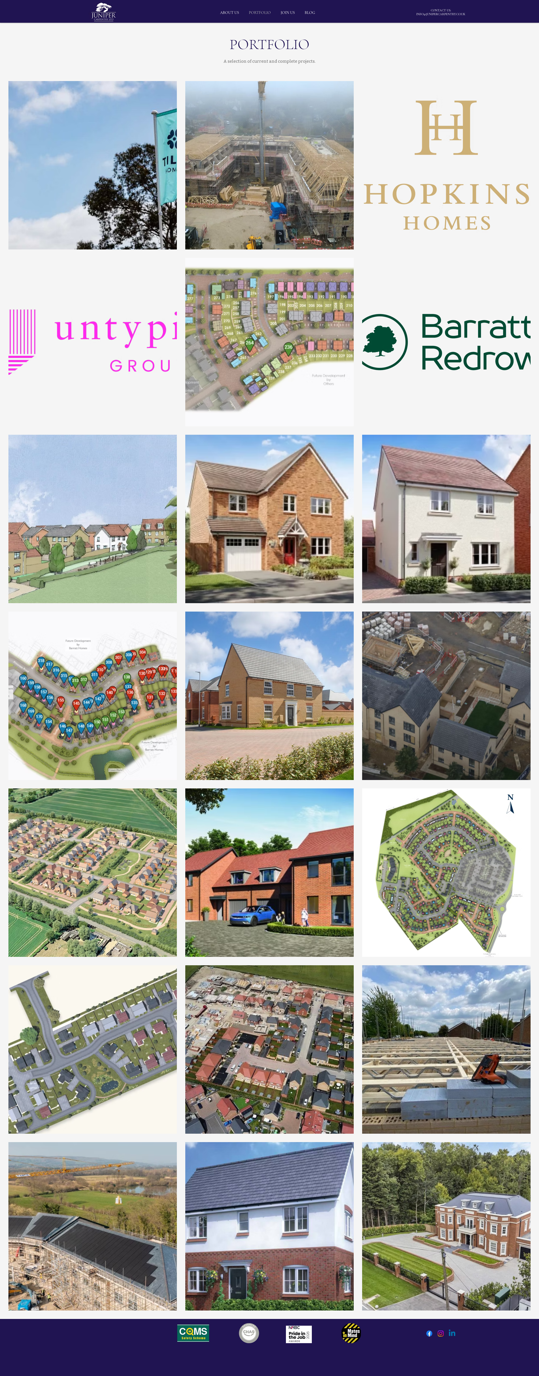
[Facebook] (429, 1333)
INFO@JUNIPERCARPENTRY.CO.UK (440, 14)
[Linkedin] (452, 1333)
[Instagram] (441, 1333)
